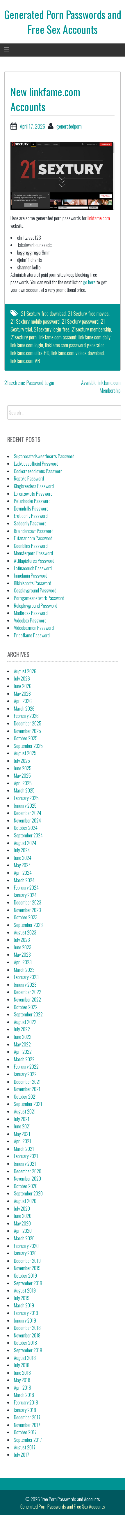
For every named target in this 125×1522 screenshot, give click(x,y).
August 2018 (25, 1357)
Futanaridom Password (33, 538)
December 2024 (27, 812)
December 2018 (27, 1327)
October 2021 (25, 1096)
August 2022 (25, 1021)
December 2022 (27, 991)
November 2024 (27, 820)
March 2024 (24, 880)
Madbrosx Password (31, 612)
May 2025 (22, 775)
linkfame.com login (26, 345)
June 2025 (22, 768)
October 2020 (26, 1186)
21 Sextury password (80, 321)
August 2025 (25, 753)
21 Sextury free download (43, 313)
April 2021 (22, 1141)
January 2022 (25, 1074)
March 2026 (24, 708)
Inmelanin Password (30, 575)
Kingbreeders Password (34, 486)
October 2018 (25, 1342)
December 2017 (27, 1417)
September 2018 (28, 1350)
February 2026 (26, 715)
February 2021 (26, 1156)
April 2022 (23, 1051)
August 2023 (25, 932)
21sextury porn (23, 337)
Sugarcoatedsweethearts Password (44, 456)
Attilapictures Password (34, 560)
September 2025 (28, 745)
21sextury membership (91, 329)
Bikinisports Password (32, 583)
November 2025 (27, 730)
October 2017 (25, 1432)
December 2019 (27, 1260)
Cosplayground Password (35, 590)
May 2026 (22, 693)
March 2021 (24, 1148)
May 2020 (22, 1223)
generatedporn (69, 126)
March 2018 (24, 1394)
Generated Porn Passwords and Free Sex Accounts (62, 21)
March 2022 (24, 1059)
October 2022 (26, 1007)
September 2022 (28, 1014)
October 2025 (26, 738)
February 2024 (26, 887)
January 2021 (25, 1163)
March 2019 (24, 1305)
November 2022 (27, 999)
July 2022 (22, 1029)
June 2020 (22, 1215)
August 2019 (25, 1290)
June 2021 (22, 1126)
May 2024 (22, 865)
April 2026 (23, 700)
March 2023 (24, 969)
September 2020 (28, 1193)
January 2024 (25, 895)
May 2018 (22, 1380)
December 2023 (27, 902)
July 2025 (22, 760)
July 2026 (22, 678)
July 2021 (21, 1119)
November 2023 (27, 909)
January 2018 (25, 1410)
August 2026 (25, 671)
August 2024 (25, 842)
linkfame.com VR (25, 360)
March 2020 (24, 1238)
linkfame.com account (57, 337)
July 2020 (22, 1208)
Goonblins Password (31, 545)
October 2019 (25, 1275)
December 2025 (27, 723)
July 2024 (22, 850)
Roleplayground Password (35, 605)
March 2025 (24, 790)
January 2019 (25, 1320)
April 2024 (23, 872)
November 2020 (27, 1178)
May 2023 (22, 954)
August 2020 (25, 1200)
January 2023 (25, 984)
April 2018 (22, 1387)
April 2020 (23, 1230)
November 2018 (27, 1335)
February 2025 (26, 798)
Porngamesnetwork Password (39, 598)
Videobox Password (30, 620)
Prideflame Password (32, 635)
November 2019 (27, 1268)
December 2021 (27, 1081)
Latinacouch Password (33, 568)
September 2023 (28, 924)
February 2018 (26, 1402)
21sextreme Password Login (29, 382)
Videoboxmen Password (34, 627)
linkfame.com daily (94, 337)
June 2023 (22, 947)
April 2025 (23, 783)
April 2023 (23, 962)
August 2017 (24, 1447)
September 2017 (28, 1439)
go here (89, 282)
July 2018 (21, 1365)
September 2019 (28, 1283)
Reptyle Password (29, 478)
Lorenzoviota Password (33, 493)
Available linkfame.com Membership (101, 386)
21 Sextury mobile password (35, 321)
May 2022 (22, 1044)
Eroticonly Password (31, 515)
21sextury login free (51, 329)
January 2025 (25, 805)
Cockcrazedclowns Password (38, 471)
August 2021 (25, 1111)
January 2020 (25, 1253)
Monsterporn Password (33, 553)
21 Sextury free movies (88, 313)
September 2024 (28, 835)
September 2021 (28, 1103)
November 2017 (27, 1424)
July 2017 (21, 1454)
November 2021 (27, 1089)
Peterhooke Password (32, 500)
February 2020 (26, 1245)
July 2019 (21, 1298)
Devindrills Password (31, 508)
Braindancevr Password (33, 530)
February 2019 (26, 1312)
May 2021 (22, 1133)
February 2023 (26, 977)
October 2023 (26, 917)
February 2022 (26, 1066)
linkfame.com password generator (74, 345)
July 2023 (22, 939)
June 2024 (22, 857)
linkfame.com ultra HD (29, 353)
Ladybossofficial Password (36, 463)
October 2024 (26, 827)
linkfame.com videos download (77, 353)
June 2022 (22, 1036)
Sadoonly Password (30, 523)
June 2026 (22, 686)
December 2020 (27, 1171)
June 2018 (22, 1372)
